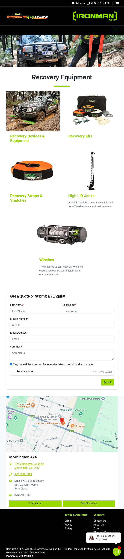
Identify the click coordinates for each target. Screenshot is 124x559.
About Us (98, 524)
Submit (107, 382)
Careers (97, 528)
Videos (68, 524)
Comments (16, 346)
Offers (68, 520)
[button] (116, 30)
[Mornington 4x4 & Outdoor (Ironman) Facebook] (113, 3)
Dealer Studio (26, 556)
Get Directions (89, 503)
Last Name (69, 304)
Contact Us (35, 503)
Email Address (19, 332)
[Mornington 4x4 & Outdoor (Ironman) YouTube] (118, 3)
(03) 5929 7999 (100, 3)
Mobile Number (19, 318)
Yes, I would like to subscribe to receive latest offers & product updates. (53, 364)
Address (80, 3)
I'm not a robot (25, 371)
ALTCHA (108, 371)
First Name (17, 304)
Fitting (68, 528)
